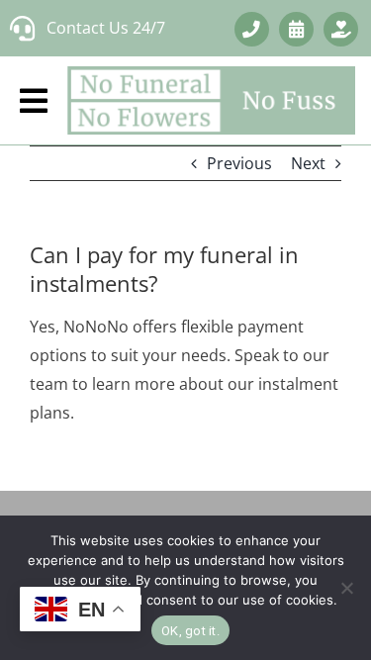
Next (308, 163)
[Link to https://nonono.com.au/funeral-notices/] (341, 29)
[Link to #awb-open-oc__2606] (296, 29)
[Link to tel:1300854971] (251, 29)
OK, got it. (190, 630)
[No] (346, 588)
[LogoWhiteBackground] (211, 100)
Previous (239, 163)
